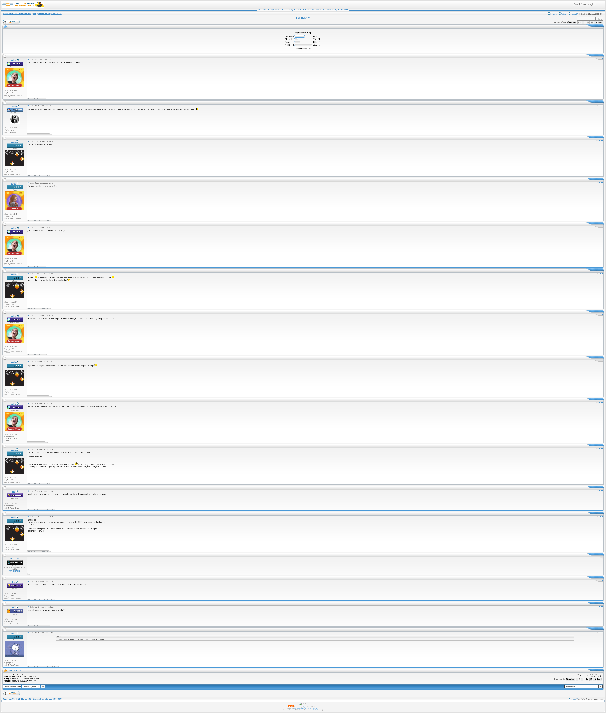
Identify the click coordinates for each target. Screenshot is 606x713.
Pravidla (299, 10)
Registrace (274, 10)
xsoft (13, 607)
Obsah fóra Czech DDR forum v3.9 (17, 14)
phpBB (305, 707)
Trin (13, 492)
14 (588, 22)
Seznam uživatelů (312, 10)
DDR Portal (262, 10)
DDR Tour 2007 (16, 670)
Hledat (284, 10)
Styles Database (312, 708)
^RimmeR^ (14, 559)
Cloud (13, 633)
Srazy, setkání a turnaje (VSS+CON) (47, 14)
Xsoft (309, 710)
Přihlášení (344, 10)
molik (13, 142)
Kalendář (574, 14)
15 (592, 22)
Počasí (563, 14)
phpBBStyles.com (300, 708)
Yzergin (13, 106)
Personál (553, 14)
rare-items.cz (14, 571)
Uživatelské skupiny (329, 10)
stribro (13, 60)
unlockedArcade (317, 710)
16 (596, 22)
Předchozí (571, 22)
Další (600, 22)
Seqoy (13, 184)
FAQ (291, 10)
